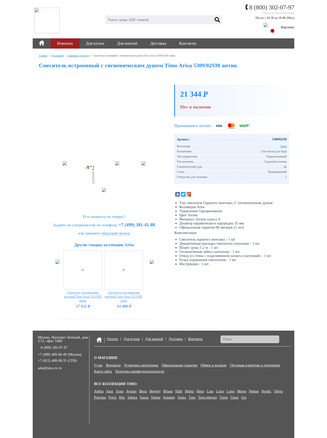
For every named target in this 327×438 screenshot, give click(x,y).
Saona (144, 397)
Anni (109, 391)
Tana (192, 397)
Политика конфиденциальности (139, 371)
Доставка (158, 43)
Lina (210, 391)
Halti (178, 391)
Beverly (155, 391)
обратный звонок (115, 233)
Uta (243, 397)
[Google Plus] (188, 194)
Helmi (189, 391)
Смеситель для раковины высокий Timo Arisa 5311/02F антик (83, 296)
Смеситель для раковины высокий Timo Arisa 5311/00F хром (124, 296)
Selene (155, 397)
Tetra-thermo (207, 397)
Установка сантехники (141, 365)
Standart (169, 397)
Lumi (231, 391)
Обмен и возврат (214, 365)
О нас (98, 365)
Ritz (122, 397)
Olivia (278, 391)
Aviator (131, 391)
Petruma (100, 397)
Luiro (220, 391)
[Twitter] (183, 194)
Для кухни (95, 43)
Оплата (112, 339)
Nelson (254, 391)
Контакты (187, 43)
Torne (223, 397)
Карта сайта (103, 371)
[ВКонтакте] (177, 194)
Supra (182, 397)
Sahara (132, 397)
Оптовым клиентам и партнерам (255, 365)
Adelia (98, 391)
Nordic (266, 391)
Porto (112, 397)
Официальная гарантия (179, 365)
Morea (241, 391)
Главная (43, 55)
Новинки (65, 43)
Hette (200, 391)
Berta (143, 391)
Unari (234, 397)
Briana (168, 391)
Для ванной (127, 43)
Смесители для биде (78, 55)
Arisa (283, 146)
